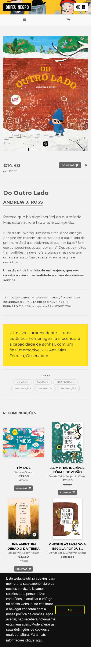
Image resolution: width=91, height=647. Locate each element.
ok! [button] (70, 610)
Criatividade (65, 381)
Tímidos (24, 468)
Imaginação (23, 388)
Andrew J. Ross (23, 202)
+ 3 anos (22, 381)
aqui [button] (39, 640)
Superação (68, 388)
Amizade (42, 381)
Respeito (45, 388)
